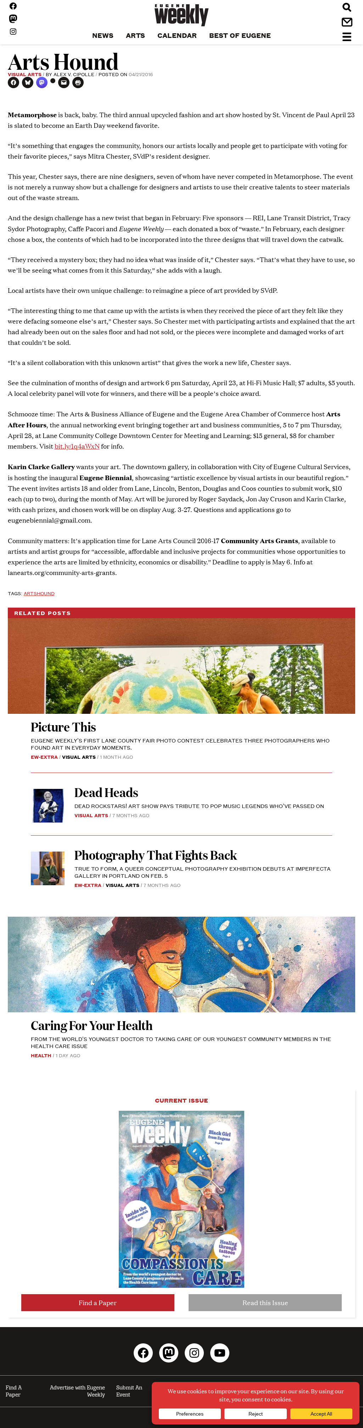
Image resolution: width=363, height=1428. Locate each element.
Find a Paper (98, 1302)
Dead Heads (106, 792)
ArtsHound (39, 593)
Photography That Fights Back (155, 855)
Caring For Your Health (92, 1025)
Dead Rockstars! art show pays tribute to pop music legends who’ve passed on (199, 805)
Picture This (63, 726)
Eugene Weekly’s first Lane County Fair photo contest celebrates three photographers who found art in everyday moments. (180, 743)
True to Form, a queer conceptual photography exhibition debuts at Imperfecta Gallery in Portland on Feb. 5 (202, 872)
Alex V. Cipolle (74, 74)
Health (41, 1055)
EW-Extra (44, 756)
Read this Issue (265, 1302)
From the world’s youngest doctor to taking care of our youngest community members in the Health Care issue (181, 1042)
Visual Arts (24, 74)
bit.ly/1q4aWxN (77, 446)
